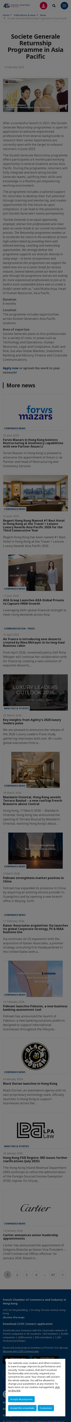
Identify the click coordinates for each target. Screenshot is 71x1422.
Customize (46, 1408)
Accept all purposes (21, 1399)
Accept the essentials (22, 1408)
